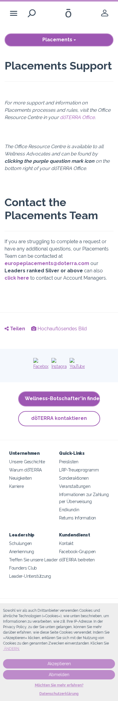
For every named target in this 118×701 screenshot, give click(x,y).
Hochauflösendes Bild (61, 329)
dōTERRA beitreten (77, 559)
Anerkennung (21, 551)
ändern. (11, 649)
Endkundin (69, 509)
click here (17, 278)
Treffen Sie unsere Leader (33, 559)
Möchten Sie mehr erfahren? (59, 685)
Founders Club (23, 567)
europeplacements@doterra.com (47, 263)
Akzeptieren (59, 663)
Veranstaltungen (74, 486)
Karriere (16, 486)
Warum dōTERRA (25, 469)
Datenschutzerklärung (59, 694)
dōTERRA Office (77, 117)
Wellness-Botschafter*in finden (62, 398)
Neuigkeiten (20, 478)
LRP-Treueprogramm (79, 469)
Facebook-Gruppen (77, 551)
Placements (58, 40)
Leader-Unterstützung (30, 576)
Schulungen (20, 543)
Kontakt (66, 543)
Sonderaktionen (74, 478)
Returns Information (77, 517)
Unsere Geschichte (27, 461)
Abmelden (59, 674)
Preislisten (68, 461)
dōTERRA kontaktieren (59, 418)
